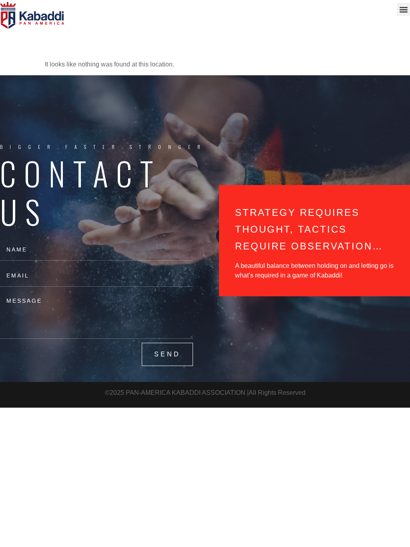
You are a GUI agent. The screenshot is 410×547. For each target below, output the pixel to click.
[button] (403, 9)
